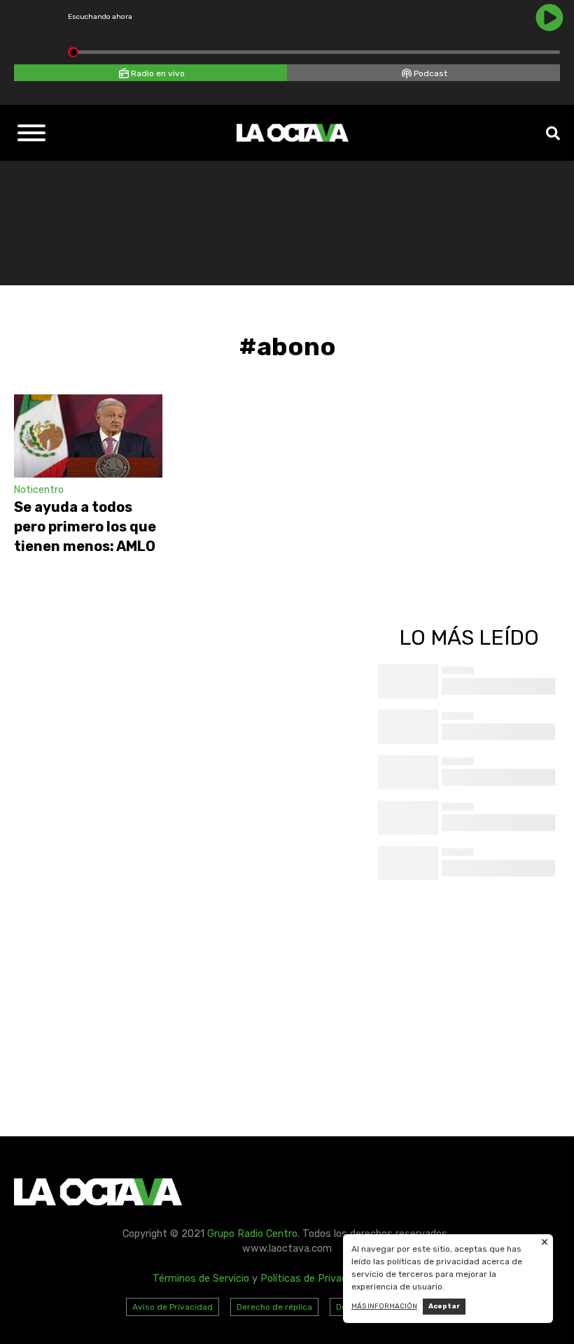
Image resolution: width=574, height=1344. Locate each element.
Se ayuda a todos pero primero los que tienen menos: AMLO (85, 527)
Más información (384, 1306)
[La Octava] (293, 133)
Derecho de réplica (274, 1307)
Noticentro (39, 490)
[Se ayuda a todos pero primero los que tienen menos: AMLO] (88, 436)
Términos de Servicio (201, 1279)
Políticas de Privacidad (313, 1279)
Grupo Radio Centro (252, 1234)
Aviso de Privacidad (172, 1307)
